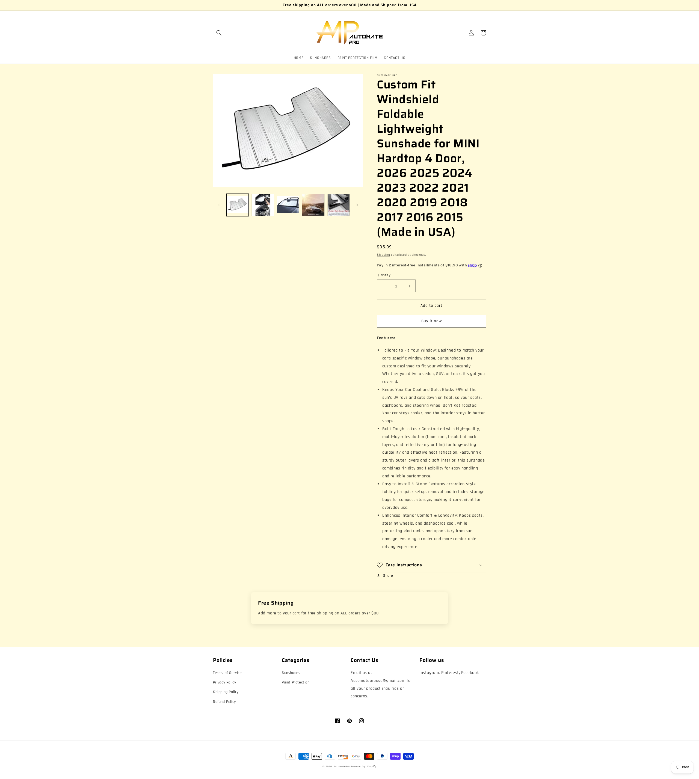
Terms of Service (227, 672)
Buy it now (431, 321)
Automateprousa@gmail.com (378, 680)
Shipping (383, 255)
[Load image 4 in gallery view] (313, 205)
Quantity (383, 275)
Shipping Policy (226, 691)
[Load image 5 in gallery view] (338, 205)
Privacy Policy (224, 682)
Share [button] (388, 575)
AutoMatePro (342, 766)
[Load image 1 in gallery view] (237, 205)
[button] (219, 33)
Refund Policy (224, 701)
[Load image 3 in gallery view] (288, 205)
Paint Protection (296, 682)
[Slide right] (357, 205)
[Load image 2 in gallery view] (262, 205)
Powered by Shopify (364, 766)
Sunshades (291, 672)
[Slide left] (219, 205)
